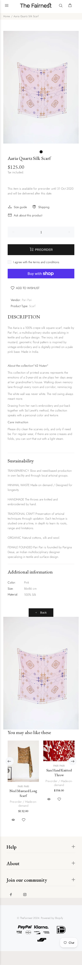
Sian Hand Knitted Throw (59, 772)
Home (6, 16)
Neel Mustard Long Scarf (23, 793)
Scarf (32, 306)
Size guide (20, 207)
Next (72, 761)
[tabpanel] (41, 87)
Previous (9, 761)
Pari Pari (27, 300)
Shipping (43, 207)
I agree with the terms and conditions (36, 262)
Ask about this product (28, 215)
